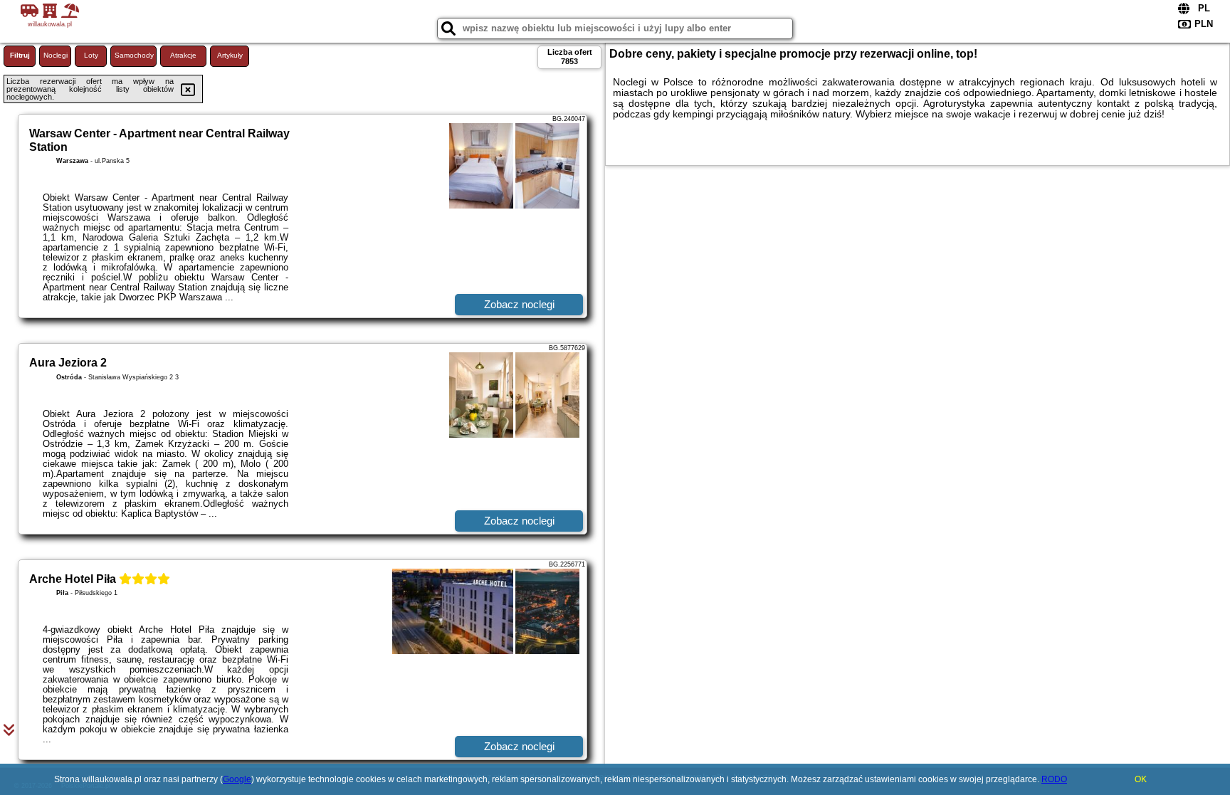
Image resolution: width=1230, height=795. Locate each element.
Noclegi (55, 55)
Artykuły (230, 55)
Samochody (134, 55)
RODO (1054, 779)
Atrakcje (183, 55)
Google (237, 779)
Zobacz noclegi (519, 304)
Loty (91, 55)
